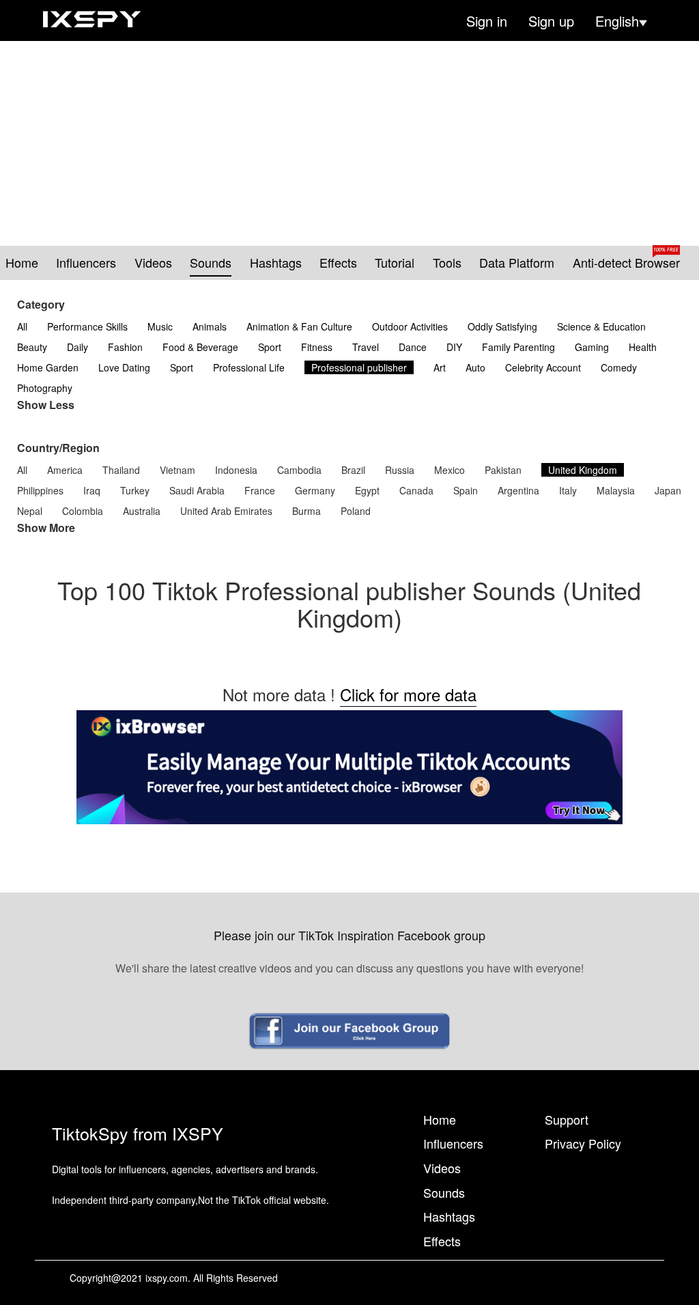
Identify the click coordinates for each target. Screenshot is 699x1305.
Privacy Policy (583, 1143)
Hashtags (276, 262)
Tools (447, 262)
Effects (338, 262)
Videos (153, 262)
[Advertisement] (349, 143)
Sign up (551, 21)
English (617, 21)
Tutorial (394, 262)
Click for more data (408, 694)
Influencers (86, 262)
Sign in (486, 21)
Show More (46, 527)
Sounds (210, 262)
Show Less (45, 404)
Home (21, 262)
